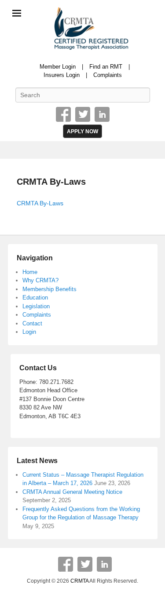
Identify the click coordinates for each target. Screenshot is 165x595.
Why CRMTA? (40, 280)
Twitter (82, 114)
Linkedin (102, 114)
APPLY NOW (82, 131)
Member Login (58, 66)
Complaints (107, 75)
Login (29, 332)
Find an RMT (105, 66)
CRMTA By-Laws (51, 181)
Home (29, 272)
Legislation (36, 306)
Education (35, 297)
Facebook (63, 114)
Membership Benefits (49, 289)
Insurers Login (62, 75)
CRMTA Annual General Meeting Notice (72, 492)
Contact (32, 323)
